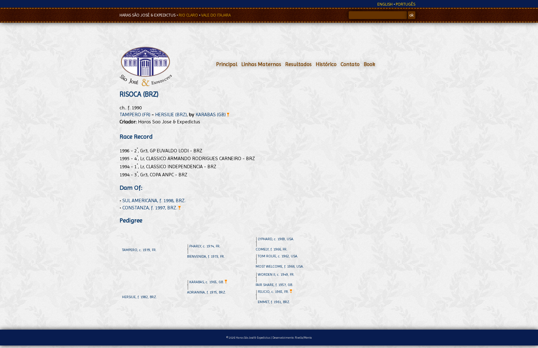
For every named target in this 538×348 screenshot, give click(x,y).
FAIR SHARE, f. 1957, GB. (274, 285)
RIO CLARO (189, 15)
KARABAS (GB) (211, 114)
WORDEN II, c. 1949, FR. (276, 274)
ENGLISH (385, 4)
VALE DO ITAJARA (216, 15)
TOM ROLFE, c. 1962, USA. (278, 256)
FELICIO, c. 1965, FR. (274, 291)
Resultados (298, 64)
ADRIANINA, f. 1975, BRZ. (206, 292)
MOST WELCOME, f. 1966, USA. (280, 266)
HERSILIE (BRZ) (171, 114)
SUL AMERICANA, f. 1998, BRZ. (154, 200)
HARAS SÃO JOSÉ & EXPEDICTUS (148, 15)
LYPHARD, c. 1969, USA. (276, 239)
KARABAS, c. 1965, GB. (207, 282)
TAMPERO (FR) (135, 114)
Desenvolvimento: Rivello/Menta (292, 337)
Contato (350, 64)
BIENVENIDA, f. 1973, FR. (206, 256)
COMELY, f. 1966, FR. (271, 249)
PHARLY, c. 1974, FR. (204, 246)
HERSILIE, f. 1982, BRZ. (139, 297)
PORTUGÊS (405, 4)
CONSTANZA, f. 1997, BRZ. (150, 208)
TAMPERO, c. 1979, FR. (139, 250)
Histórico (326, 64)
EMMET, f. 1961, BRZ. (274, 302)
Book (369, 64)
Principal (226, 64)
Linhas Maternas (261, 64)
